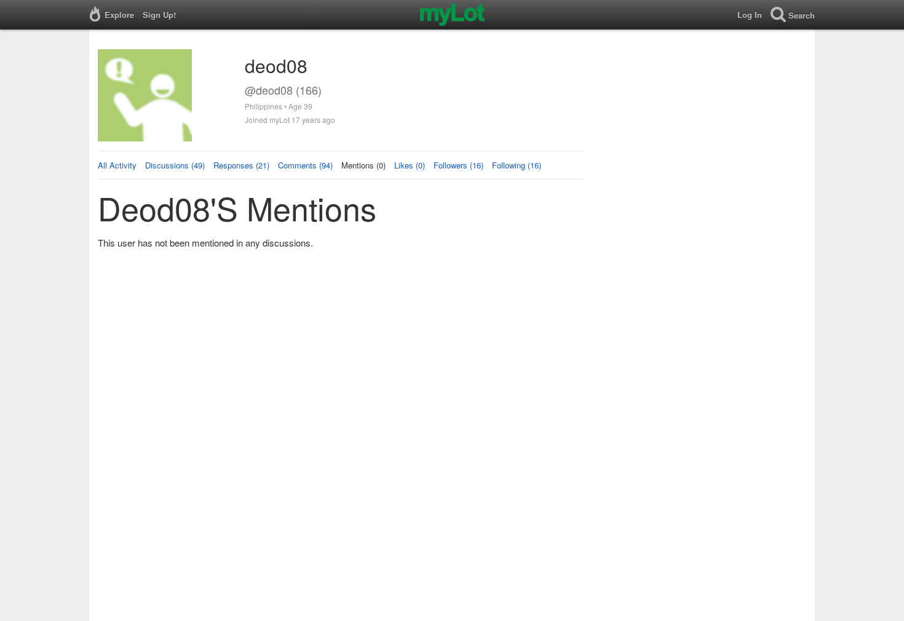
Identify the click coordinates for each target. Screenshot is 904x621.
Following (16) (516, 165)
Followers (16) (458, 165)
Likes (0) (409, 165)
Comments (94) (305, 165)
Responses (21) (241, 165)
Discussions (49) (175, 165)
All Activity (117, 165)
